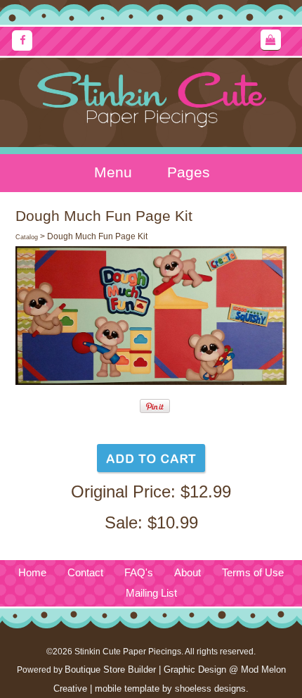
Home (32, 572)
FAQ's (138, 572)
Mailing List (151, 593)
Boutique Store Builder (110, 669)
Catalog (26, 237)
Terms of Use (253, 572)
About (187, 572)
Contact (85, 572)
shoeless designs (210, 688)
